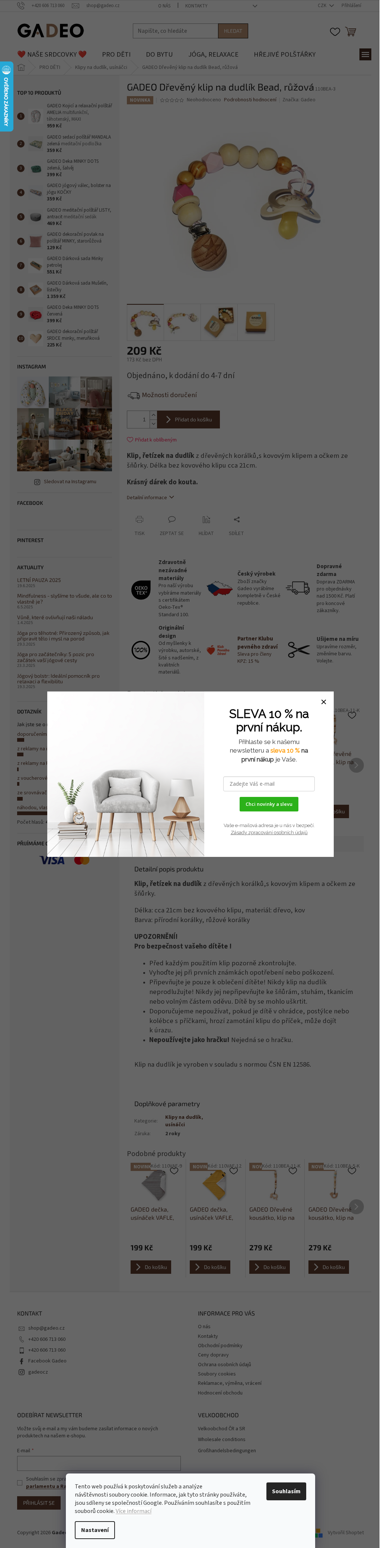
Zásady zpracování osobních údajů (269, 832)
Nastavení (95, 1530)
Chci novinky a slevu (269, 804)
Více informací (133, 1511)
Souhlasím (286, 1491)
